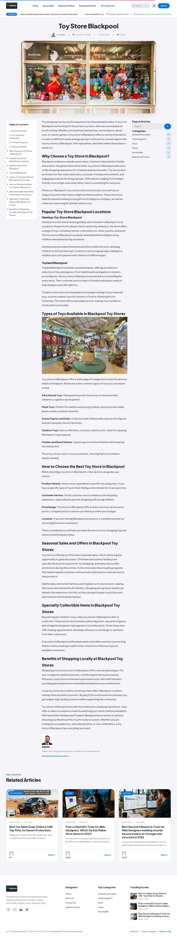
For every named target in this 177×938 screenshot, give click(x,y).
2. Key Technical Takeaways (16, 136)
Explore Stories (73, 907)
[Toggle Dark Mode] (154, 5)
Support (127, 793)
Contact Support (148, 931)
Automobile (48, 6)
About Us (70, 898)
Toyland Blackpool (18, 173)
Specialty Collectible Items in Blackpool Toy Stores (19, 202)
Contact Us (71, 902)
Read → (51, 855)
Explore (164, 6)
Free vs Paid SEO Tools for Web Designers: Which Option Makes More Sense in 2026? (86, 830)
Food (134, 143)
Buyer (69, 793)
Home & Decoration (141, 134)
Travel (135, 148)
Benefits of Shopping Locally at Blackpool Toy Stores (21, 212)
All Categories (108, 6)
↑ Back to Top (165, 931)
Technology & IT (139, 139)
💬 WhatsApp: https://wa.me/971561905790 (152, 14)
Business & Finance (87, 6)
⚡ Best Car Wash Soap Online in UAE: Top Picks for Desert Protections (48, 14)
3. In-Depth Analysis (18, 142)
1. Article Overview (18, 131)
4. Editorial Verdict (18, 146)
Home (35, 6)
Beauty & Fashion (67, 6)
